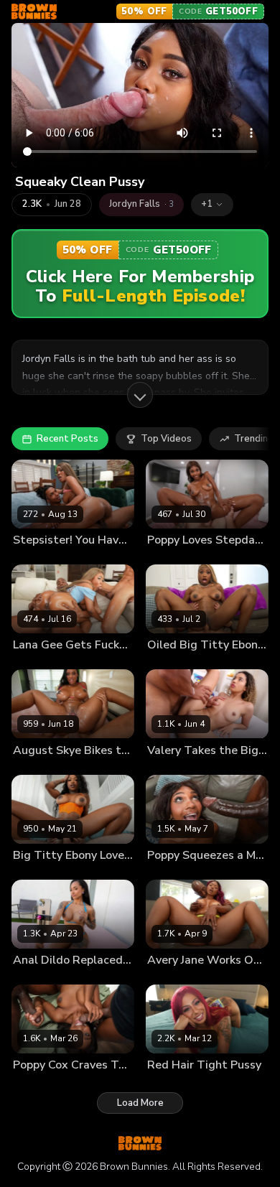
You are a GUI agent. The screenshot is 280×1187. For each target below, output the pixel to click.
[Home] (34, 11)
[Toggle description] (140, 395)
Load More (140, 1103)
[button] (212, 204)
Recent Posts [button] (67, 438)
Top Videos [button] (166, 438)
